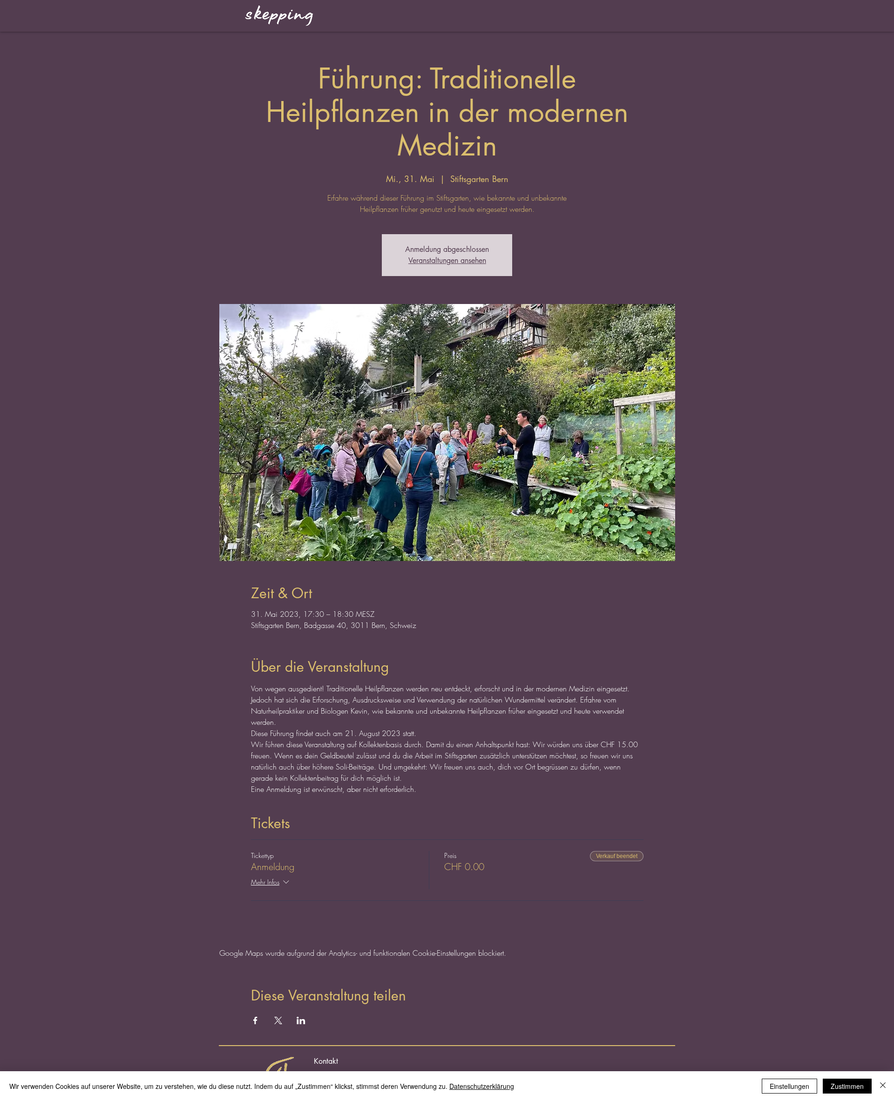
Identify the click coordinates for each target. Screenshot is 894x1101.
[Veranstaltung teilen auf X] (278, 1020)
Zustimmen (847, 1086)
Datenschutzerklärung (481, 1086)
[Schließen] (882, 1086)
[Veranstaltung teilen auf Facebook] (255, 1020)
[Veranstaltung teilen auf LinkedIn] (301, 1020)
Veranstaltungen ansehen (447, 260)
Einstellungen (789, 1086)
